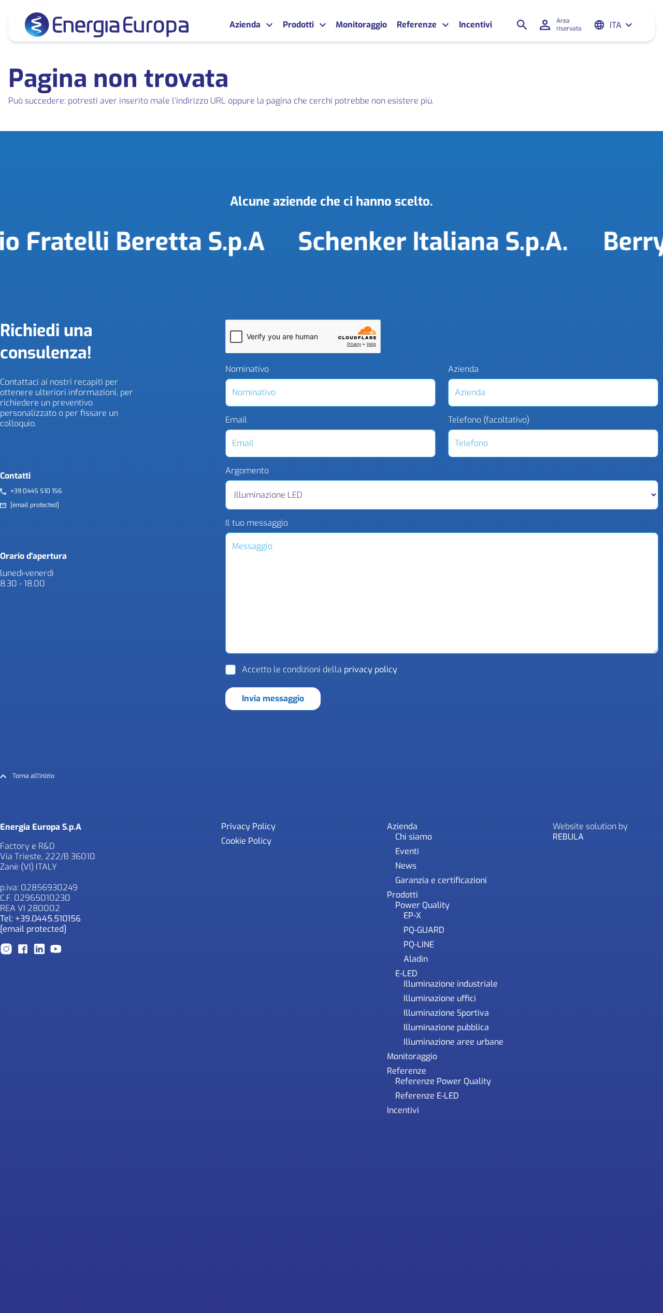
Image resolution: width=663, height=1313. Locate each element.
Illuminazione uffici (439, 998)
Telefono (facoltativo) (488, 420)
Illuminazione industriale (450, 983)
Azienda (463, 369)
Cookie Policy (246, 840)
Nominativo (247, 369)
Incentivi (475, 25)
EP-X (412, 915)
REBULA (568, 836)
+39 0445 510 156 (36, 491)
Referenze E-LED (427, 1095)
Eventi (407, 851)
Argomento (247, 471)
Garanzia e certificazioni (441, 880)
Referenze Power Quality (443, 1081)
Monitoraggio (361, 25)
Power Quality (422, 905)
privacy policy (370, 669)
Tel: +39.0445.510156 (40, 918)
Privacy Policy (248, 826)
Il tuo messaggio (256, 523)
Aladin (415, 959)
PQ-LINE (418, 944)
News (405, 865)
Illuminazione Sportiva (446, 1012)
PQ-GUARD (423, 930)
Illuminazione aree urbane (453, 1041)
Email (236, 420)
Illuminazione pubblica (446, 1027)
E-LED (406, 973)
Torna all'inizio (33, 776)
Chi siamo (413, 836)
